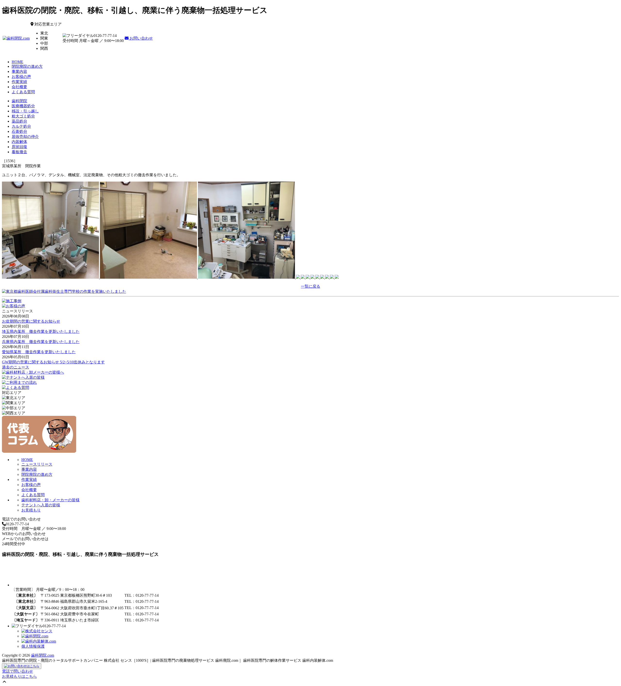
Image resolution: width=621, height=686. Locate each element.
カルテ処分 (21, 126)
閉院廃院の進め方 (27, 66)
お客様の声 (21, 77)
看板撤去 (19, 152)
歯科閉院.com (42, 655)
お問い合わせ (141, 38)
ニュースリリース (36, 464)
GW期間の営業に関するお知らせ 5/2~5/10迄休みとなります (53, 362)
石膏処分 (19, 131)
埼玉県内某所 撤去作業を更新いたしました (41, 331)
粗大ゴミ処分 (23, 116)
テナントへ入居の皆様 (40, 505)
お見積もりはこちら (19, 676)
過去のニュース (15, 367)
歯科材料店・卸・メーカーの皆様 (50, 500)
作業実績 (19, 82)
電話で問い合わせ (17, 671)
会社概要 (19, 87)
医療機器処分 (23, 106)
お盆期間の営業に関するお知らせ (31, 321)
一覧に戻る (310, 286)
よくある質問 (23, 92)
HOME (17, 62)
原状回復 (19, 147)
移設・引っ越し (25, 111)
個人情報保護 (33, 646)
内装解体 (19, 142)
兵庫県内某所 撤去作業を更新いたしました (41, 342)
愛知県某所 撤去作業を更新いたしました (39, 352)
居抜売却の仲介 (25, 136)
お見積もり (31, 510)
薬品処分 (19, 121)
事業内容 (19, 71)
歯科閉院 (19, 101)
